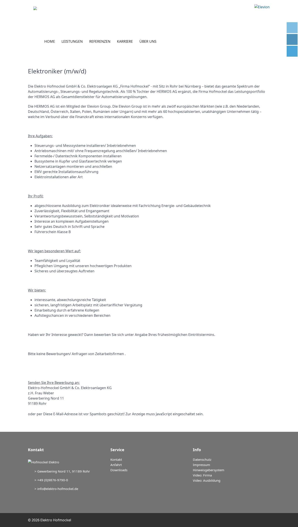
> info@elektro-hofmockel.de (56, 488)
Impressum (201, 465)
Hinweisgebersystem (208, 470)
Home (49, 41)
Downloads (118, 470)
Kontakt (116, 459)
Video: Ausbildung (206, 480)
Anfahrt (116, 465)
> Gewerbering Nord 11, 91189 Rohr (62, 471)
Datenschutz (202, 459)
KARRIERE (125, 41)
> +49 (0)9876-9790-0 (51, 480)
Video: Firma (202, 475)
